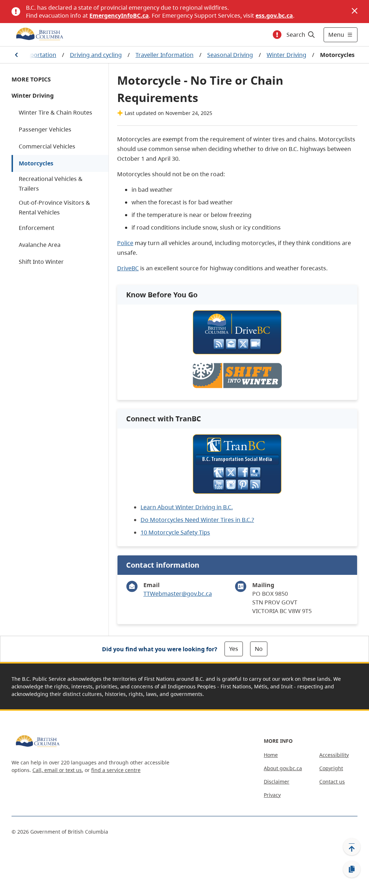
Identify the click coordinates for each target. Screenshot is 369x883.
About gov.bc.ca (283, 768)
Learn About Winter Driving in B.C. (187, 507)
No (259, 649)
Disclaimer (276, 781)
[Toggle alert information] (277, 34)
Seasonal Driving (230, 55)
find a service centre (116, 770)
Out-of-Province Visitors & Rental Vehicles (54, 207)
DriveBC (128, 268)
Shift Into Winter (41, 262)
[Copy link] (351, 869)
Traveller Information (164, 55)
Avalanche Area (40, 245)
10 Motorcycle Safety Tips (175, 532)
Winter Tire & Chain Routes (55, 112)
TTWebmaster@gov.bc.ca (177, 594)
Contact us (332, 781)
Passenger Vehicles (45, 129)
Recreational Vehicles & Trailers (51, 183)
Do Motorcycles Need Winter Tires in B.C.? (197, 520)
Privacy (272, 794)
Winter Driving (286, 55)
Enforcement (36, 228)
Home (271, 754)
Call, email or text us (57, 770)
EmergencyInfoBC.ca (119, 15)
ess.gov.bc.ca (274, 15)
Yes (233, 649)
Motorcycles (36, 163)
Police (125, 243)
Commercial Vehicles (47, 146)
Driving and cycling (96, 55)
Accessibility (334, 754)
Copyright (331, 768)
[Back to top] (351, 846)
